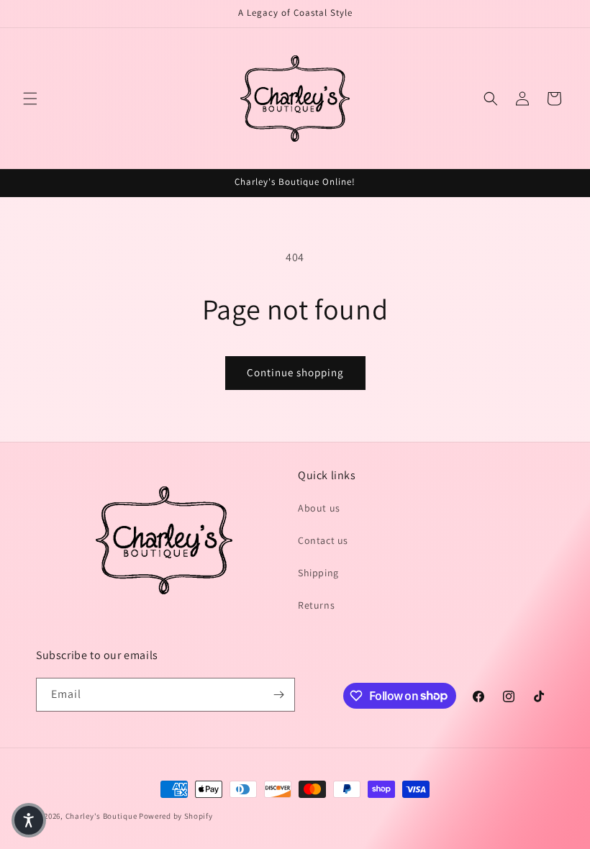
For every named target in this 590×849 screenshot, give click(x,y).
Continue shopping (295, 372)
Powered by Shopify (176, 816)
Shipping (318, 572)
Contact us (323, 540)
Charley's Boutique (101, 816)
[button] (30, 98)
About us (319, 507)
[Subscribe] (278, 695)
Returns (316, 605)
